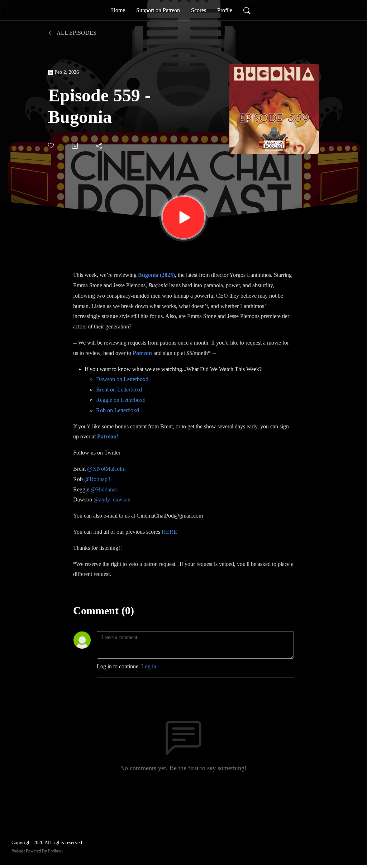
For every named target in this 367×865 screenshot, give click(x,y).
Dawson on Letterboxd (122, 379)
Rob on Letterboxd (117, 410)
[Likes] (51, 145)
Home (118, 10)
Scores (198, 10)
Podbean (55, 851)
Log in (148, 666)
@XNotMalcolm (106, 469)
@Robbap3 (97, 479)
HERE (169, 532)
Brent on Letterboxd (119, 389)
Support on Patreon (158, 10)
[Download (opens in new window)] (75, 145)
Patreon (142, 353)
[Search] (246, 10)
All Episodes (76, 33)
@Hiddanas (104, 489)
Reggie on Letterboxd (121, 400)
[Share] (99, 145)
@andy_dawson (112, 499)
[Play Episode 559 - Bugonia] (183, 217)
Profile (224, 10)
